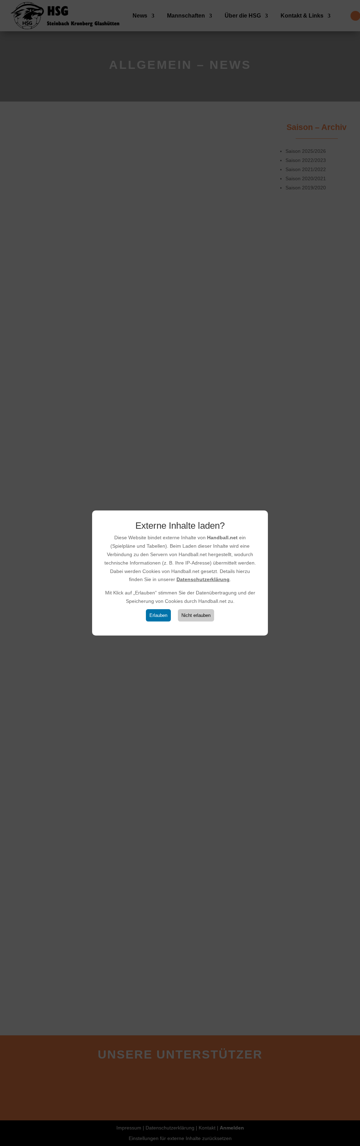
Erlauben (158, 615)
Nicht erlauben (196, 615)
